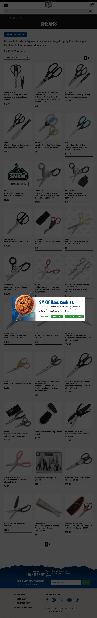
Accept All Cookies (74, 316)
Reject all (57, 316)
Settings (44, 316)
